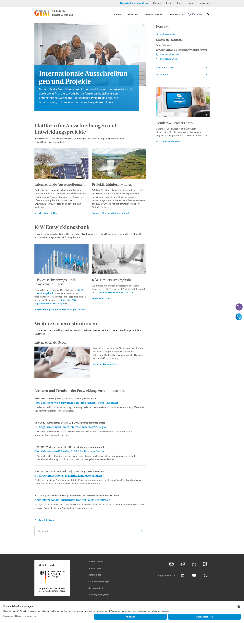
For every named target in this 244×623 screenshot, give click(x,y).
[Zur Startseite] (53, 15)
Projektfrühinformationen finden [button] (110, 213)
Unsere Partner (95, 561)
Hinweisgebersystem (98, 594)
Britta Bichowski (163, 74)
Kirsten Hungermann (165, 34)
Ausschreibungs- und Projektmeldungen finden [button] (59, 309)
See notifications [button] (101, 298)
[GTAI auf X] (205, 575)
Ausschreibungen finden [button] (47, 213)
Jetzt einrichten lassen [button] (168, 141)
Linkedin (182, 575)
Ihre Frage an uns (169, 58)
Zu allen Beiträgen (44, 520)
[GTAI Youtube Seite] (194, 575)
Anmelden (205, 3)
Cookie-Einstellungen (98, 581)
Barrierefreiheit (96, 588)
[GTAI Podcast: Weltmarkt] (182, 564)
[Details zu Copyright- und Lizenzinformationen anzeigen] (143, 25)
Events (169, 3)
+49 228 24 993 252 (169, 54)
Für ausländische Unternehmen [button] (134, 3)
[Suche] (208, 15)
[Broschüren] (205, 564)
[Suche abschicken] (142, 531)
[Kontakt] (171, 564)
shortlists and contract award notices (114, 292)
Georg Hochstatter (164, 67)
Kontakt (191, 3)
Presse (180, 3)
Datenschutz (94, 575)
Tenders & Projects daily (174, 123)
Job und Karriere (96, 568)
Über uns (157, 3)
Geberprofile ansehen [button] (104, 364)
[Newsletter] (194, 564)
